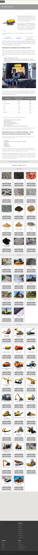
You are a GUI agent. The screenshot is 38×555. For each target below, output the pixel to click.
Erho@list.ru (19, 38)
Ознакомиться (6, 185)
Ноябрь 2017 (20, 533)
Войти (20, 542)
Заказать (6, 183)
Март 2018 (20, 527)
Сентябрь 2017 (20, 537)
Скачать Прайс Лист (19, 165)
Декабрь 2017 (20, 531)
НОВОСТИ (3, 542)
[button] (19, 505)
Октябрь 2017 (20, 535)
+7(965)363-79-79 (8, 38)
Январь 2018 (20, 529)
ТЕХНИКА (3, 546)
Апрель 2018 (20, 525)
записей (21, 544)
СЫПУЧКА (3, 544)
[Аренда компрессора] (9, 22)
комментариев (22, 546)
